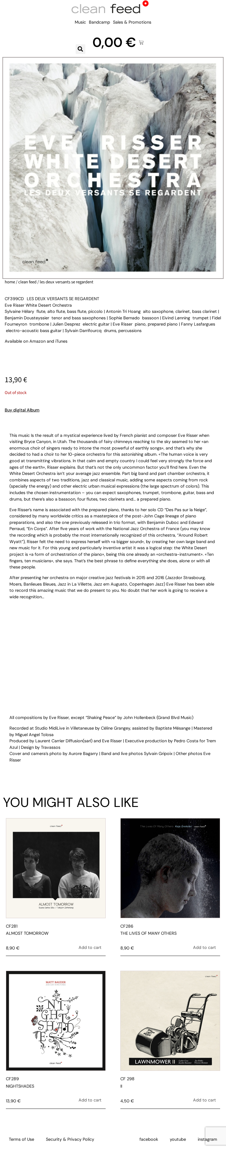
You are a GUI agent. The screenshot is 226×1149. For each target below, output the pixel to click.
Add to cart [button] (90, 947)
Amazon (37, 341)
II (121, 1086)
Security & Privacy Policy (70, 1139)
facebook (148, 1139)
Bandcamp (99, 22)
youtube (178, 1139)
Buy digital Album (22, 410)
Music (80, 22)
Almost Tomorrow (27, 933)
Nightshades (20, 1086)
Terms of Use (21, 1139)
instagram (207, 1139)
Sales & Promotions (132, 22)
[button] (80, 49)
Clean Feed (27, 282)
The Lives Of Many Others (148, 933)
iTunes (61, 341)
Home (10, 282)
